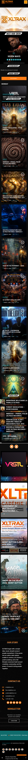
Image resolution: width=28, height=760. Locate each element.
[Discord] (3, 752)
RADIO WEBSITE (6, 743)
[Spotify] (10, 749)
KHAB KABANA (14, 55)
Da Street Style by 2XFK (11, 300)
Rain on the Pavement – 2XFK (13, 266)
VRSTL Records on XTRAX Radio (14, 97)
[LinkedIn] (16, 749)
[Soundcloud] (13, 749)
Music (4, 159)
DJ (13, 52)
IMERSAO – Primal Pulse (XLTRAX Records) (11, 163)
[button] (4, 63)
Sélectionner (14, 78)
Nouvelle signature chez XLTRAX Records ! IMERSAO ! (13, 231)
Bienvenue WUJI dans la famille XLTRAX (16, 402)
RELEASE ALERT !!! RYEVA (11, 368)
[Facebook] (22, 749)
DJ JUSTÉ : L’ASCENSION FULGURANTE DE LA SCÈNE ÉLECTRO (12, 332)
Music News (6, 365)
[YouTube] (3, 749)
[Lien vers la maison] (7, 2)
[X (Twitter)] (6, 749)
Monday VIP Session (8, 94)
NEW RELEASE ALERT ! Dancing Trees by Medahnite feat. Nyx (13, 197)
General (5, 125)
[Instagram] (19, 749)
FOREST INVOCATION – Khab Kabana (15, 408)
